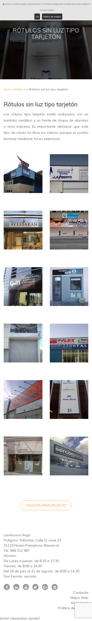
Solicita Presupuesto (46, 505)
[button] (46, 618)
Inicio (7, 89)
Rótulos (20, 89)
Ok (37, 16)
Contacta (80, 592)
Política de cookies (52, 16)
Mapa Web (79, 597)
